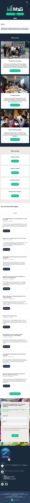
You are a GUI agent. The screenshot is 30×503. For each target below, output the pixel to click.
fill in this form (15, 465)
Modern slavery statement (9, 476)
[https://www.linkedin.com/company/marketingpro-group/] (2, 485)
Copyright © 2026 (7, 493)
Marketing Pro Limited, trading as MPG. (18, 493)
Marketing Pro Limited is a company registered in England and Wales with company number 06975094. (14, 495)
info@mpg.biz (25, 465)
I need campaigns (15, 70)
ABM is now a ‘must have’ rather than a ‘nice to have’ (14, 238)
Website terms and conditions (10, 478)
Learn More (15, 161)
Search (15, 213)
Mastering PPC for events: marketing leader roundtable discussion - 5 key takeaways (13, 335)
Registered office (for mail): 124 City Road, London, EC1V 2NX (15, 497)
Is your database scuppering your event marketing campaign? (14, 354)
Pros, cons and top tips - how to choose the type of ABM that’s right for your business (14, 374)
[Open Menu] (27, 2)
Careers (5, 475)
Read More (6, 230)
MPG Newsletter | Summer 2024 (10, 315)
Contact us (20, 13)
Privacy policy (6, 477)
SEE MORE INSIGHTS (15, 393)
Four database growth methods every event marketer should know (15, 257)
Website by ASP (16, 499)
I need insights (15, 139)
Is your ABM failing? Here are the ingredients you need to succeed (15, 219)
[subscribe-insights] (6, 485)
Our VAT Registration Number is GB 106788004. (15, 496)
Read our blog (11, 13)
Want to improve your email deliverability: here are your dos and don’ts (14, 297)
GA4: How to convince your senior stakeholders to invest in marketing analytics (14, 277)
